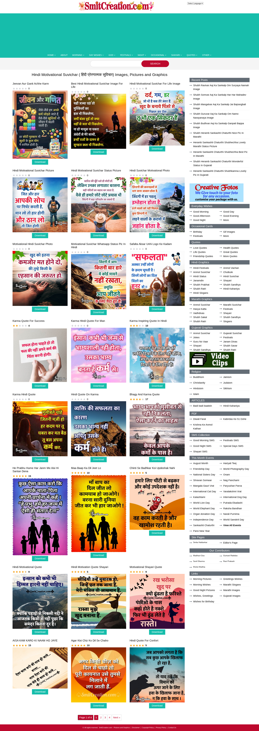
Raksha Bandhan (232, 508)
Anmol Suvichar (201, 272)
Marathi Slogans (232, 584)
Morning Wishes (202, 584)
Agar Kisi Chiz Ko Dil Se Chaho (89, 640)
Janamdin (198, 280)
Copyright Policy (148, 728)
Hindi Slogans (200, 293)
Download (40, 162)
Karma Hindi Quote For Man (88, 320)
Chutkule (228, 272)
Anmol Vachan (231, 268)
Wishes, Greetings (203, 596)
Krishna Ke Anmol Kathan (202, 426)
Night (141, 55)
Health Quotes (231, 248)
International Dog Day (235, 497)
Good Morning (201, 211)
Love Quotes (200, 248)
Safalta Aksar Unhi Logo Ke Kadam (151, 243)
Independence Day (203, 519)
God (111, 55)
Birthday (197, 231)
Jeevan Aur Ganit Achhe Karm (31, 83)
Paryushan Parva (232, 485)
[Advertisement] (129, 32)
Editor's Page (230, 542)
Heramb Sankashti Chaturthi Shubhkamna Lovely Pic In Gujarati (219, 173)
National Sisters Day (204, 474)
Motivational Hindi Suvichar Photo (33, 243)
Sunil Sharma (199, 561)
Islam (196, 394)
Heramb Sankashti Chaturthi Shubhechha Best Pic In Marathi (220, 154)
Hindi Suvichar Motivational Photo (150, 170)
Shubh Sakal (200, 317)
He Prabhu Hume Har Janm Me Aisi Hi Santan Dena (36, 470)
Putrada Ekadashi (232, 502)
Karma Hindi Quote (24, 394)
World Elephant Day (204, 508)
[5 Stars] (25, 88)
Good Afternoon (201, 216)
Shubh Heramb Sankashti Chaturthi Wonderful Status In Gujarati (218, 163)
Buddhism (198, 377)
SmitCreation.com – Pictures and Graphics (114, 728)
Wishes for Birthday (203, 601)
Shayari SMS (200, 451)
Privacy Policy (161, 728)
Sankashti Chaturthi (203, 525)
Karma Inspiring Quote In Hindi (148, 320)
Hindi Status (199, 276)
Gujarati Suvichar (232, 333)
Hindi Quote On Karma (84, 394)
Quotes (191, 55)
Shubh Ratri (199, 288)
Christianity (199, 382)
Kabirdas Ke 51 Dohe (234, 419)
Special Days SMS (233, 446)
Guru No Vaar (200, 341)
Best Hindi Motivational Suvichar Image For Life (97, 85)
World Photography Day (236, 469)
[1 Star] (14, 88)
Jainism (227, 377)
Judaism (227, 382)
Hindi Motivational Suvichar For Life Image (155, 83)
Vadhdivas (198, 313)
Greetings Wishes (232, 579)
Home (50, 55)
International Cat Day (204, 491)
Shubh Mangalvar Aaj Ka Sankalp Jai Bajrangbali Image (219, 106)
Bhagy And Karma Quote (145, 394)
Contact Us (172, 728)
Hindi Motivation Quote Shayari (89, 567)
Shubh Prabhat (201, 284)
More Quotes (230, 256)
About (64, 55)
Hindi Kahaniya (231, 288)
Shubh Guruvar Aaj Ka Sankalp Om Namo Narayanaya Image (215, 115)
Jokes (196, 337)
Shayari (175, 55)
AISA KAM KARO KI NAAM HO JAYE (35, 640)
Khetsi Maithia (199, 567)
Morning (77, 55)
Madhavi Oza (199, 555)
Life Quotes (199, 252)
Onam (226, 474)
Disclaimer (136, 728)
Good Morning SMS (203, 440)
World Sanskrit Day (233, 519)
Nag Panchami (231, 480)
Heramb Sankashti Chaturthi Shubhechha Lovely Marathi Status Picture (219, 144)
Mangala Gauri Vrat (203, 485)
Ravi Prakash (229, 561)
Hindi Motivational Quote (27, 567)
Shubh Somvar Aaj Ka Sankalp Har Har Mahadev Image (219, 96)
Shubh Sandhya (232, 284)
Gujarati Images (231, 596)
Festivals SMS (231, 440)
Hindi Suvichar (231, 276)
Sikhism (227, 388)
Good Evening (231, 216)
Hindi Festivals (201, 268)
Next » (116, 717)
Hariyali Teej (229, 463)
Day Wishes (95, 55)
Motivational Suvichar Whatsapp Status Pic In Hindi (98, 245)
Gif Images (229, 231)
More (226, 220)
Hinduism (198, 388)
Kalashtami (199, 497)
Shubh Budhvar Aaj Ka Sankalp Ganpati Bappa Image (218, 125)
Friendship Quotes (203, 256)
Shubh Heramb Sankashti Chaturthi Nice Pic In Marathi (218, 135)
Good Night (199, 220)
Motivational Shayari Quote (146, 567)
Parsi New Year (201, 531)
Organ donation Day (204, 514)
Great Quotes (230, 252)
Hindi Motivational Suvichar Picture (33, 170)
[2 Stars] (17, 88)
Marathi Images (231, 590)
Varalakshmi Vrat (232, 491)
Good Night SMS (202, 446)
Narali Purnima (231, 514)
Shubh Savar (230, 345)
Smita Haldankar (200, 542)
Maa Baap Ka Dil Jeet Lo (86, 468)
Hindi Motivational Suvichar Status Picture (96, 170)
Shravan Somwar (202, 480)
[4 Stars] (22, 88)
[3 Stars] (19, 88)
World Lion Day (201, 502)
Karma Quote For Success (29, 320)
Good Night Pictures (204, 590)
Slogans (227, 321)
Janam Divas (230, 341)
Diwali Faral (199, 419)
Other (205, 55)
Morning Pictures (202, 579)
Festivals (125, 55)
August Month (200, 463)
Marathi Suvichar (232, 304)
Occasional (157, 55)
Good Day (228, 211)
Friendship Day (201, 469)
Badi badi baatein (202, 405)
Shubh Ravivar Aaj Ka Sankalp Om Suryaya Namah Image (221, 87)
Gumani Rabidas (230, 555)
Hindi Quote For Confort (144, 640)
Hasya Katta (199, 309)
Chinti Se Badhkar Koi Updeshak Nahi (152, 468)
